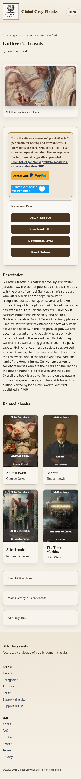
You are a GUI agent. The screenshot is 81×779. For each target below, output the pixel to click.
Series (7, 693)
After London (16, 549)
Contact (8, 737)
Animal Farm (16, 472)
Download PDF (41, 218)
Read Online (40, 252)
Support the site (14, 699)
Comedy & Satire (48, 35)
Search (7, 744)
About (7, 724)
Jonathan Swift (17, 50)
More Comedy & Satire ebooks (27, 598)
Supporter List (13, 706)
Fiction (29, 35)
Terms (7, 750)
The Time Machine (54, 549)
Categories (10, 680)
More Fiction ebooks (21, 578)
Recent (7, 673)
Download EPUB (40, 229)
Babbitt (52, 472)
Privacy (8, 757)
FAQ (5, 730)
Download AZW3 (40, 241)
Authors (8, 686)
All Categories (12, 35)
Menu (72, 12)
